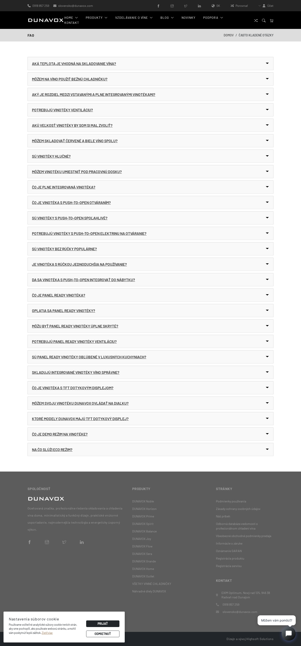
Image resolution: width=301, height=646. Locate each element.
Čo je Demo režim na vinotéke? (60, 434)
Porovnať (242, 5)
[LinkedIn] (199, 5)
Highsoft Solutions (259, 639)
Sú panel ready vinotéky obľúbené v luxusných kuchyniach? (89, 357)
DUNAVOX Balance (144, 531)
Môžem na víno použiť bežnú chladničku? (70, 79)
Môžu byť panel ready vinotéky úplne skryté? (75, 326)
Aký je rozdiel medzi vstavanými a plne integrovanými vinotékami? (93, 94)
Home (68, 17)
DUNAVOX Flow (142, 546)
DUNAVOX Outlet (143, 576)
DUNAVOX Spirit (143, 524)
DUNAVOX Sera (142, 554)
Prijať (103, 623)
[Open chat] (289, 634)
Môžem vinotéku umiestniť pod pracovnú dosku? (77, 171)
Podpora (210, 17)
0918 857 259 (41, 5)
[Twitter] (185, 5)
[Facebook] (158, 5)
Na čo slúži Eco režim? (52, 449)
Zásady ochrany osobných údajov (238, 509)
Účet (270, 5)
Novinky (188, 17)
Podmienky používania (231, 501)
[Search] (264, 20)
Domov (229, 35)
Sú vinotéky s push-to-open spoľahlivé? (70, 218)
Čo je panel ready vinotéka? (58, 295)
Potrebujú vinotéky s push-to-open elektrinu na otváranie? (89, 233)
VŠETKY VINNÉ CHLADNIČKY (151, 584)
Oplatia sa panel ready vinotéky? (63, 310)
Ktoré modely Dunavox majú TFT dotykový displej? (80, 418)
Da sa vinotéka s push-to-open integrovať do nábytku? (83, 279)
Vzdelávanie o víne (131, 17)
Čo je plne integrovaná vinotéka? (63, 187)
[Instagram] (172, 5)
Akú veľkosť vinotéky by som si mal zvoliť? (72, 125)
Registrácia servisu (229, 566)
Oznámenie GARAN (229, 551)
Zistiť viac (47, 632)
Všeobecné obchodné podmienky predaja (243, 536)
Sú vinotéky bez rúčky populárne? (64, 249)
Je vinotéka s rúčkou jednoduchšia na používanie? (79, 264)
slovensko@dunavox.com (75, 5)
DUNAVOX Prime (143, 516)
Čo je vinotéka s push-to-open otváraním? (71, 202)
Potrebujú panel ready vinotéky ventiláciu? (74, 341)
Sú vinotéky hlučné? (51, 156)
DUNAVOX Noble (143, 501)
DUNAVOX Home (143, 569)
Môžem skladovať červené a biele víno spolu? (75, 141)
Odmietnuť (103, 634)
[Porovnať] (256, 20)
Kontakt (71, 22)
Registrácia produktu (230, 558)
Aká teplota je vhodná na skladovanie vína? (74, 63)
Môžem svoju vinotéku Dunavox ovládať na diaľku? (80, 403)
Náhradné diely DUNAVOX (149, 591)
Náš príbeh (223, 516)
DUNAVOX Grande (144, 561)
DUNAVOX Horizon (144, 509)
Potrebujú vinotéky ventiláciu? (62, 110)
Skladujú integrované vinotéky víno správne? (75, 372)
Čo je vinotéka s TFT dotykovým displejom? (72, 388)
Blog (164, 17)
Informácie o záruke (229, 543)
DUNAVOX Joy (141, 539)
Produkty (94, 17)
